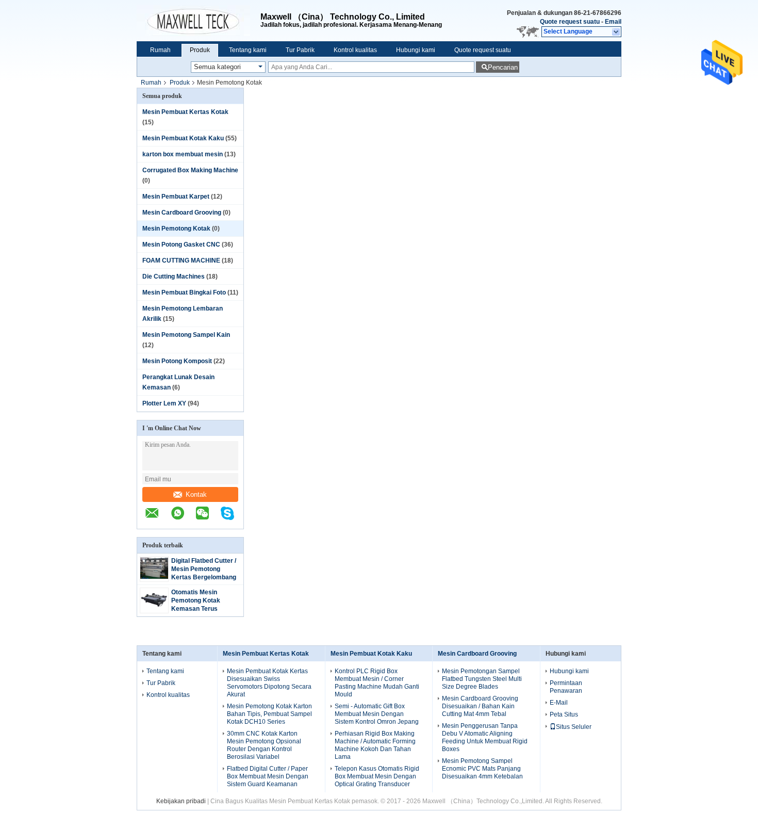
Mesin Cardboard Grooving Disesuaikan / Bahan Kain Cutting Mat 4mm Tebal (480, 706)
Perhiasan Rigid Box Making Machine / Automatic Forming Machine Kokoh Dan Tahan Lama (375, 745)
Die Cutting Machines (173, 276)
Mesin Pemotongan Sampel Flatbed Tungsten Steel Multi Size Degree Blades (482, 679)
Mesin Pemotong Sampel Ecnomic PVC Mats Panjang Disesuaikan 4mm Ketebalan (482, 768)
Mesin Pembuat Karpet (175, 196)
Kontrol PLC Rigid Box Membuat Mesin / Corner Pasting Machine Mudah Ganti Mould (377, 683)
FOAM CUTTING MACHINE (181, 260)
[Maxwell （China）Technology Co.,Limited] (198, 20)
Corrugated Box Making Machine (190, 170)
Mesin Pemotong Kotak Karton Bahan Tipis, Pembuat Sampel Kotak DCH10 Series (269, 714)
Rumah (160, 50)
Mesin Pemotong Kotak (176, 228)
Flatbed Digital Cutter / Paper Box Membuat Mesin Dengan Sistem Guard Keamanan (267, 776)
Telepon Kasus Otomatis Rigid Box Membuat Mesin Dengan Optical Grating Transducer (377, 776)
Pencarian (503, 67)
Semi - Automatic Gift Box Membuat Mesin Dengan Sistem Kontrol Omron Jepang (377, 714)
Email (613, 21)
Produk (200, 50)
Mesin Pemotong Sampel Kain (186, 334)
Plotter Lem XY (164, 403)
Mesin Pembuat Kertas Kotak (185, 112)
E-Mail (559, 702)
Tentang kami (248, 50)
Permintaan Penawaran (566, 686)
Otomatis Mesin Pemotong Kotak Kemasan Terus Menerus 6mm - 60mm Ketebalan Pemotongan (205, 609)
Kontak (196, 494)
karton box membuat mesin (182, 154)
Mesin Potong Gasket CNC (181, 244)
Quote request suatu (570, 21)
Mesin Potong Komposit (177, 361)
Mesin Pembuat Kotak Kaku (183, 138)
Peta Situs (564, 714)
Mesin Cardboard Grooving (181, 212)
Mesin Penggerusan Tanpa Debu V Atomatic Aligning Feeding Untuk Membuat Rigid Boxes (485, 737)
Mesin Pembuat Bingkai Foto (184, 292)
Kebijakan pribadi (181, 801)
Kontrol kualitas (355, 50)
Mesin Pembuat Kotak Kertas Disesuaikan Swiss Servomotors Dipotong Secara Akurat (269, 683)
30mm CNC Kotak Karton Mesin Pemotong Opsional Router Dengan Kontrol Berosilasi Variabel (264, 745)
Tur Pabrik (300, 50)
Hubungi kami (415, 50)
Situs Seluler (573, 726)
